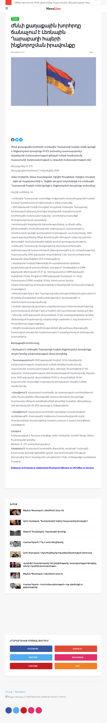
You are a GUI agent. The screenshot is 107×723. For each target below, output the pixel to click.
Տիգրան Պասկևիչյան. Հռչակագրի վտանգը (44, 531)
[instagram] (31, 710)
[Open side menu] (6, 8)
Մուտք (8, 692)
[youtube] (23, 710)
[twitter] (16, 710)
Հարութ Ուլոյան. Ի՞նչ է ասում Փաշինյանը (43, 542)
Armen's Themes (58, 697)
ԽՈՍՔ (13, 504)
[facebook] (8, 710)
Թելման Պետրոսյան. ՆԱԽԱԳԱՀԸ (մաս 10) (43, 510)
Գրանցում (20, 692)
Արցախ (15, 19)
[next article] (94, 2)
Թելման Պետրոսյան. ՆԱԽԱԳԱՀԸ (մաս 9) (43, 574)
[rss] (39, 710)
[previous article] (99, 2)
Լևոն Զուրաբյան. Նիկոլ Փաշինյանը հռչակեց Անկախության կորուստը (57, 553)
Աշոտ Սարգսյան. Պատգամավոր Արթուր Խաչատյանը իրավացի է (55, 521)
